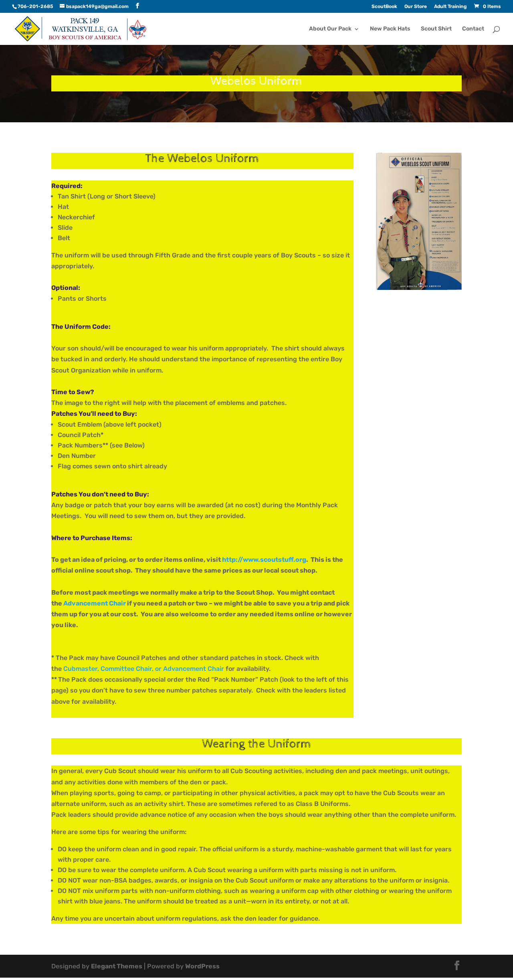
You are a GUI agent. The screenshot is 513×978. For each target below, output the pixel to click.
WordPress (202, 966)
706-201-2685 (35, 6)
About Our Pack (330, 29)
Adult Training (450, 6)
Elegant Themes (116, 966)
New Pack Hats (390, 29)
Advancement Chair (94, 603)
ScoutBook (384, 6)
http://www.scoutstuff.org (264, 559)
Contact (473, 29)
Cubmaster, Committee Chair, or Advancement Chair (143, 668)
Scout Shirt (436, 29)
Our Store (415, 6)
